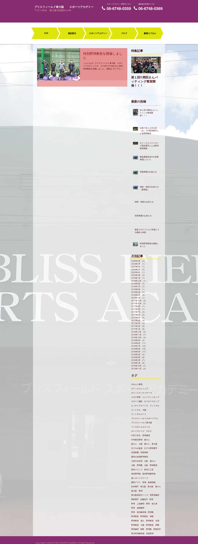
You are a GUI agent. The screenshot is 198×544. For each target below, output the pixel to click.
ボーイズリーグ (137, 431)
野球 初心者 (151, 503)
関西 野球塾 (146, 529)
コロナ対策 (136, 397)
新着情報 (151, 482)
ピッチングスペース (139, 405)
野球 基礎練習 (137, 508)
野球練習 (135, 529)
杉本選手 (135, 486)
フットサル (154, 405)
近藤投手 (144, 499)
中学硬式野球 (137, 440)
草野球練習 (154, 495)
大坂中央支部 (137, 461)
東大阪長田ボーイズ (139, 495)
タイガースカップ (151, 401)
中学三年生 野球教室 (140, 435)
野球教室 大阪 (137, 525)
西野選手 (135, 499)
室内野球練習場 (148, 474)
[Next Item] (156, 65)
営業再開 (144, 452)
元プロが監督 (137, 448)
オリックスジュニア (139, 388)
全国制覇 (135, 452)
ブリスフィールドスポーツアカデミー (146, 418)
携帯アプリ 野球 (138, 482)
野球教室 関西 (152, 525)
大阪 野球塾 (137, 465)
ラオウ (149, 431)
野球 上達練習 (137, 503)
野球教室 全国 (152, 520)
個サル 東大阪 (150, 444)
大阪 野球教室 (150, 465)
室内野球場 (136, 474)
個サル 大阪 (137, 444)
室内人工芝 (149, 469)
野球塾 (151, 512)
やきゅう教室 (137, 384)
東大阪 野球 (137, 491)
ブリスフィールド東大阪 (141, 422)
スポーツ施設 (137, 401)
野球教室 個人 (137, 520)
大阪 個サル (149, 461)
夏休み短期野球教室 (139, 457)
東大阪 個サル (154, 486)
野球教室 (135, 516)
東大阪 (143, 486)
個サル (147, 440)
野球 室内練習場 (138, 512)
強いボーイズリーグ (139, 478)
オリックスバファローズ (141, 393)
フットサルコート (138, 414)
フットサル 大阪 (138, 410)
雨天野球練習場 (137, 533)
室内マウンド (137, 469)
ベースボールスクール (140, 427)
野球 (151, 499)
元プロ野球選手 (150, 448)
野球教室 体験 (147, 516)
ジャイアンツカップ (150, 397)
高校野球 (150, 533)
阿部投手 (157, 529)
